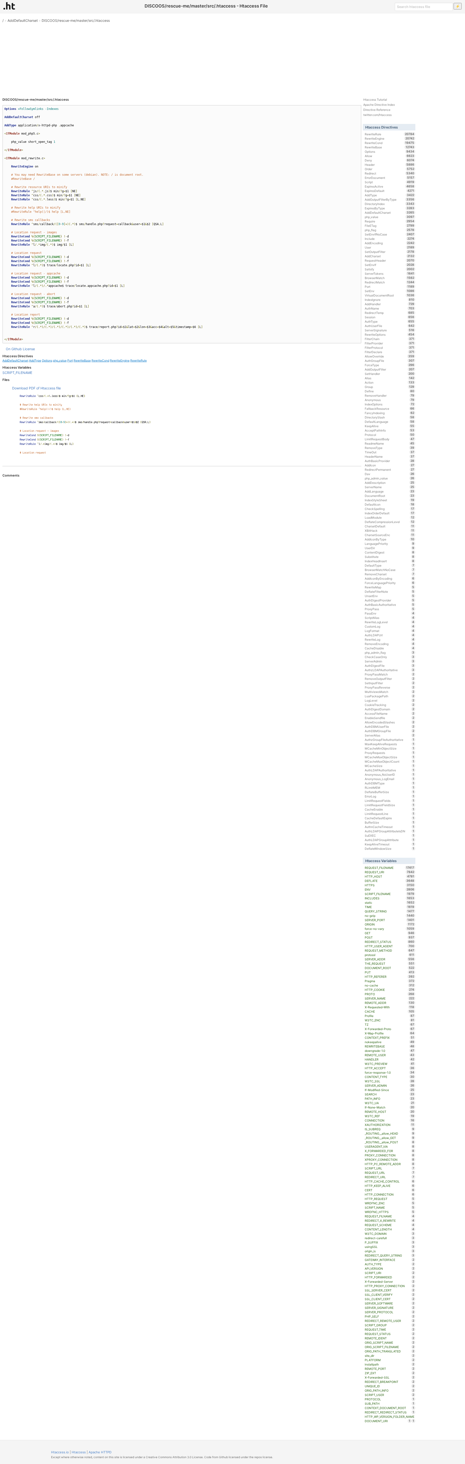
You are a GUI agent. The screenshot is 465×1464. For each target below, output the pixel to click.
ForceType (389, 365)
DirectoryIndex (389, 204)
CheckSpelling (389, 509)
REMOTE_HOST (389, 1112)
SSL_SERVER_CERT (389, 1290)
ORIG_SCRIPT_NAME (389, 1342)
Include (389, 239)
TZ (389, 1024)
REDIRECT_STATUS (389, 942)
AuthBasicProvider (389, 461)
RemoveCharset (389, 574)
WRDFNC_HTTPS (389, 1212)
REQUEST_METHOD (389, 950)
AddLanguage (389, 491)
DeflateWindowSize (389, 848)
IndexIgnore (389, 300)
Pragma (389, 981)
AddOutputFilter (389, 369)
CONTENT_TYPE (389, 1077)
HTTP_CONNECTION (389, 1194)
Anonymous (389, 400)
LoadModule (389, 517)
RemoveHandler (389, 395)
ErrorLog (389, 796)
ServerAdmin (389, 661)
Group (389, 387)
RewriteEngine (120, 360)
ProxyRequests (389, 753)
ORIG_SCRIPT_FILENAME (389, 1347)
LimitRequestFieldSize (389, 805)
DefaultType (389, 565)
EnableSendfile (389, 718)
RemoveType (389, 448)
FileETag (389, 226)
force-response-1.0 (389, 1072)
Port (70, 360)
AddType (35, 360)
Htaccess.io (60, 1452)
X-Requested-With (389, 1007)
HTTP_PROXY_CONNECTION (389, 1286)
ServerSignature (389, 330)
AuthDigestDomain (389, 709)
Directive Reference (376, 110)
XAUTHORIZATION (389, 1125)
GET (389, 933)
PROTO (389, 994)
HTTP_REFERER (389, 977)
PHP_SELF (389, 1316)
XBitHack (389, 530)
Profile (389, 1016)
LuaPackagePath (389, 696)
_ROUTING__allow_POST (389, 1142)
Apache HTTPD (100, 1452)
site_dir (389, 1356)
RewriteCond (100, 360)
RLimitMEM (389, 787)
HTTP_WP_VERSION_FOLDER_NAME (389, 1417)
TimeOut (389, 452)
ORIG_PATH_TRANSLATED (389, 1351)
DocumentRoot (389, 496)
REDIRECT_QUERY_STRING (389, 1255)
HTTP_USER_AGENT (389, 946)
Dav (389, 474)
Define (389, 391)
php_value (60, 360)
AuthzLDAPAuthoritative (389, 670)
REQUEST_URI (389, 872)
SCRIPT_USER (389, 1395)
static (389, 902)
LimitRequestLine (389, 814)
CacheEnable (389, 809)
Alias (389, 378)
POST (389, 937)
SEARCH (389, 1094)
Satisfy (389, 269)
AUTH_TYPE (389, 1264)
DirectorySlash (389, 417)
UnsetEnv (389, 596)
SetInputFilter (389, 683)
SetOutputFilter (389, 252)
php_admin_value (389, 478)
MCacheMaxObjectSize (389, 757)
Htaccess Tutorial (375, 99)
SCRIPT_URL (389, 1168)
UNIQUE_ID (389, 1386)
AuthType (389, 321)
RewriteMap (389, 587)
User (389, 247)
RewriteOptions (389, 334)
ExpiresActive (389, 186)
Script (389, 182)
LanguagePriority (389, 544)
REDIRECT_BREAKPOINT (389, 1382)
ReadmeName (389, 443)
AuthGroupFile (389, 361)
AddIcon (389, 465)
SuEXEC (389, 835)
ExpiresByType (389, 208)
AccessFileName (389, 713)
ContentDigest (389, 552)
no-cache (389, 985)
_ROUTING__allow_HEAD (389, 1133)
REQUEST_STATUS (389, 1334)
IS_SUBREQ (389, 1129)
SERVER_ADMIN (389, 1085)
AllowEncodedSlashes (389, 722)
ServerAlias (389, 735)
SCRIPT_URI (389, 1273)
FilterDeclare (389, 352)
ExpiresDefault (389, 191)
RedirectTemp (389, 313)
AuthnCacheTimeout (389, 827)
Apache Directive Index (379, 104)
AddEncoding (389, 243)
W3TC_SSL (389, 1081)
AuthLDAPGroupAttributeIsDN (389, 831)
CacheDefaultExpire (389, 818)
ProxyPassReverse (389, 687)
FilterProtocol (389, 347)
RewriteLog (389, 639)
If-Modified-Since (389, 1090)
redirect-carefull (389, 1238)
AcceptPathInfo (389, 430)
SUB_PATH (389, 1403)
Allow (389, 156)
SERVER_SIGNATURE (389, 1308)
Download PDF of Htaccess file (36, 388)
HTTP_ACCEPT (389, 1068)
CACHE (389, 1011)
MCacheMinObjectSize (389, 748)
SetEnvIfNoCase (389, 234)
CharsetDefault (389, 526)
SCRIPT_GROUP (389, 1325)
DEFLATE (389, 881)
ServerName (389, 487)
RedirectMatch (389, 282)
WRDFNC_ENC (389, 1203)
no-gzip (389, 916)
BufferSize (389, 822)
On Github (14, 349)
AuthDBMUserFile (389, 726)
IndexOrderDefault (389, 513)
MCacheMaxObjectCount (389, 761)
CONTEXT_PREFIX (389, 1037)
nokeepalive (389, 1042)
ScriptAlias (389, 618)
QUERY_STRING (389, 911)
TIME (389, 907)
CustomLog (389, 626)
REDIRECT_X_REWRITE (389, 1220)
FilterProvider (389, 343)
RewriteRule (138, 360)
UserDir (389, 548)
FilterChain (389, 339)
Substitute (389, 557)
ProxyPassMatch (389, 674)
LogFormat (389, 631)
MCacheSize (389, 766)
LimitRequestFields (389, 801)
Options (47, 360)
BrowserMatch (389, 278)
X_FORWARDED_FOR (389, 1151)
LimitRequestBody (389, 439)
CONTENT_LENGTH (389, 1229)
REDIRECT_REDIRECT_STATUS (389, 1412)
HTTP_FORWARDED (389, 1277)
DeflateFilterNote (389, 591)
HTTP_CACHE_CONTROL (389, 1181)
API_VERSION (389, 1268)
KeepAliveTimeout (389, 844)
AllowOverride (389, 356)
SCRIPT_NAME (389, 1207)
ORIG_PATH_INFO (389, 1390)
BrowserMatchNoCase (389, 570)
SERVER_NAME (389, 998)
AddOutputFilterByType (389, 199)
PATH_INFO (389, 1098)
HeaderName (389, 456)
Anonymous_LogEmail (389, 779)
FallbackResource (389, 408)
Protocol (389, 435)
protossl (389, 955)
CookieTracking (389, 705)
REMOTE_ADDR (389, 1003)
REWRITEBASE (389, 1046)
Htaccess (79, 1452)
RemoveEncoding (389, 644)
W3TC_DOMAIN (389, 1234)
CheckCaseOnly (389, 657)
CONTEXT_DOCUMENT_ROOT (389, 1408)
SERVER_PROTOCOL (389, 1312)
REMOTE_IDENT (389, 1338)
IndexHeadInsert (389, 561)
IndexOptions (389, 404)
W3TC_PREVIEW (389, 1064)
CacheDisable (389, 648)
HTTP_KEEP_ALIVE (389, 1186)
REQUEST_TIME (389, 1329)
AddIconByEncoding (389, 578)
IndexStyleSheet (389, 500)
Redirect (389, 173)
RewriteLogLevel (389, 622)
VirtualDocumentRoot (389, 295)
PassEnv (389, 613)
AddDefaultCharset (23, 20)
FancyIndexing (389, 413)
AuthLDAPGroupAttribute (389, 840)
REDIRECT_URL (389, 1177)
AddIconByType (389, 539)
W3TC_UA (389, 1103)
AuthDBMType (389, 783)
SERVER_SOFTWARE (389, 1303)
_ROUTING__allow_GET (389, 1138)
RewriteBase (82, 360)
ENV (389, 889)
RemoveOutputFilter (389, 679)
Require (389, 221)
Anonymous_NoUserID (389, 774)
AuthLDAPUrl (389, 635)
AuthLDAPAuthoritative (389, 770)
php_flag (389, 230)
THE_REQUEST (389, 963)
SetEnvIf (389, 265)
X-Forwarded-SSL (389, 1377)
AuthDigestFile (389, 666)
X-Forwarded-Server (389, 1281)
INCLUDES (389, 898)
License (29, 349)
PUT (389, 972)
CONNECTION (389, 1120)
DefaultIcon (389, 504)
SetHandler (389, 374)
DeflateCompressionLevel (389, 522)
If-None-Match (389, 1107)
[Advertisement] (232, 58)
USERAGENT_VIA (389, 1146)
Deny (389, 160)
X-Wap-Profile (389, 1033)
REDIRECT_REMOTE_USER (389, 1321)
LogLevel (389, 700)
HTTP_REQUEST (389, 1199)
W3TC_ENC (389, 1020)
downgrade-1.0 (389, 1051)
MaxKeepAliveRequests (389, 744)
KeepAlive (389, 426)
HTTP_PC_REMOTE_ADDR (389, 1164)
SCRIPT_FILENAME (17, 373)
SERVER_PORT (389, 920)
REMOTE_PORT (389, 1369)
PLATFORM (389, 1360)
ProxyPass (389, 609)
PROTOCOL (389, 1399)
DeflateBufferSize (389, 792)
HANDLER (389, 1059)
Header (389, 165)
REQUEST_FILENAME (389, 868)
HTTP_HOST (389, 876)
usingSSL (389, 1247)
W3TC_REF (389, 1116)
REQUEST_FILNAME (389, 1216)
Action (389, 382)
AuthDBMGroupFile (389, 731)
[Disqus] (182, 543)
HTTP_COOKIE (389, 990)
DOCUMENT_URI (388, 1421)
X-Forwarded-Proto (389, 1029)
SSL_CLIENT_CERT (389, 1299)
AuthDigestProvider (389, 600)
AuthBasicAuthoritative (389, 605)
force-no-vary (389, 929)
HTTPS (389, 885)
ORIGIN (389, 924)
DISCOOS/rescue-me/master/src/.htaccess (76, 20)
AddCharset (389, 256)
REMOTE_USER (389, 1055)
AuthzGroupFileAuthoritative (389, 740)
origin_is (389, 1251)
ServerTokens (389, 273)
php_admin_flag (389, 652)
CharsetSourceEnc (389, 535)
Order (389, 169)
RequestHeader (389, 260)
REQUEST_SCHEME (389, 1225)
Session (389, 317)
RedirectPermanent (389, 469)
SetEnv (389, 291)
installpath (389, 1364)
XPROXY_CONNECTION (389, 1159)
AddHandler (389, 304)
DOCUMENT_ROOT (389, 968)
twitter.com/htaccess (377, 115)
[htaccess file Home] (9, 6)
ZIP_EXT (389, 1373)
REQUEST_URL (389, 1173)
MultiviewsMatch (389, 692)
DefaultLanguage (389, 422)
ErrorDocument (389, 178)
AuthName (389, 308)
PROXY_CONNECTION (389, 1155)
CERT (389, 1190)
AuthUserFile (389, 326)
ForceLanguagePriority (389, 583)
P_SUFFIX (389, 1242)
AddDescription (389, 483)
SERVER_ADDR (389, 959)
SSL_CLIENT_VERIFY (389, 1295)
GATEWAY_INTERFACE (389, 1260)
